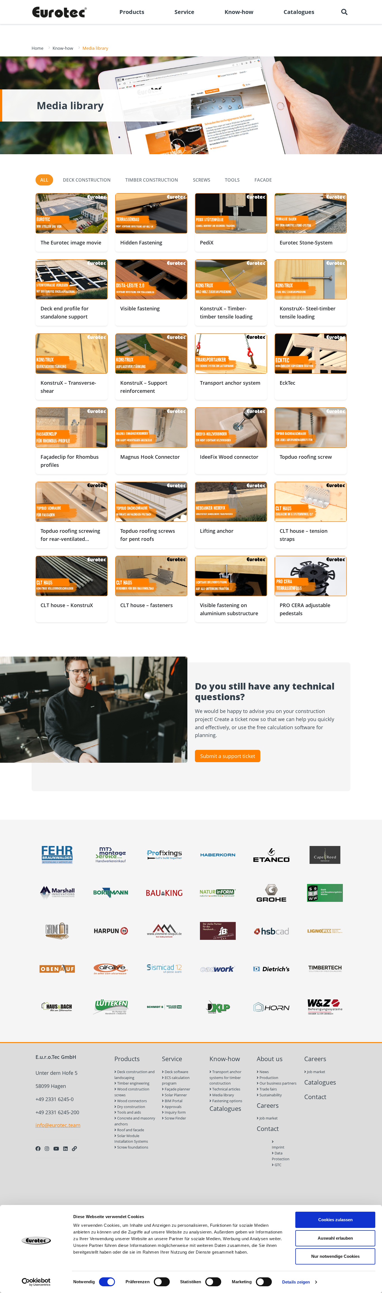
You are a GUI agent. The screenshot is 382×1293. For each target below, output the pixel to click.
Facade (263, 180)
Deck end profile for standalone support (65, 312)
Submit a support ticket (227, 756)
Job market (268, 1118)
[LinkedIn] (65, 1148)
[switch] (162, 1281)
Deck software (176, 1071)
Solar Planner (175, 1094)
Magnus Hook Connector (150, 456)
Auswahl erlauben (335, 1238)
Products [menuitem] (131, 12)
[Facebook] (38, 1148)
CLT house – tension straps (303, 534)
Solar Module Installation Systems (131, 1138)
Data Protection (278, 1156)
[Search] (344, 12)
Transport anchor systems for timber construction (225, 1077)
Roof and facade (130, 1129)
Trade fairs (268, 1089)
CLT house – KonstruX (67, 605)
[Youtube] (56, 1148)
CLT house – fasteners (146, 605)
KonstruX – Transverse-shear (68, 386)
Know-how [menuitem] (239, 12)
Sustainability (270, 1094)
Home (37, 48)
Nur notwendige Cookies (335, 1256)
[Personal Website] (74, 1148)
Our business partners (277, 1083)
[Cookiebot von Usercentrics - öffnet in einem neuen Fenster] (36, 1282)
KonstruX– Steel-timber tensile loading (308, 312)
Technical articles (225, 1089)
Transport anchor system (230, 382)
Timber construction (151, 180)
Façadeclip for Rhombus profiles (70, 460)
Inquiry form (175, 1112)
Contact (268, 1129)
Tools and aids (128, 1112)
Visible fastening (140, 308)
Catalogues (225, 1108)
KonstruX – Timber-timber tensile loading (226, 312)
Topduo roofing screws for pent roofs (147, 534)
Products (127, 1059)
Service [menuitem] (184, 12)
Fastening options (226, 1100)
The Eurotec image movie (71, 242)
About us (270, 1059)
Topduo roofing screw (306, 456)
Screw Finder (175, 1118)
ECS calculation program (176, 1080)
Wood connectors (131, 1100)
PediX (206, 242)
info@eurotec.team (58, 1125)
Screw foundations (132, 1147)
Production (268, 1077)
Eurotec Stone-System (306, 242)
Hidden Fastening (141, 242)
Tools (232, 180)
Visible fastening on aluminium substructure (229, 609)
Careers (268, 1105)
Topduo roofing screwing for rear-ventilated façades (70, 538)
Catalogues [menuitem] (299, 12)
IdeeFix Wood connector (229, 456)
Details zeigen (296, 1282)
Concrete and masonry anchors (134, 1121)
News (264, 1071)
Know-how (63, 48)
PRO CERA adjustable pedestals (305, 609)
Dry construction (130, 1106)
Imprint (278, 1147)
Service (172, 1059)
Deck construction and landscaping (134, 1074)
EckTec (287, 382)
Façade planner (177, 1089)
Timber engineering (132, 1083)
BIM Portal (173, 1100)
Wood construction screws (131, 1092)
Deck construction (87, 180)
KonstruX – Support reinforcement (143, 386)
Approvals (172, 1106)
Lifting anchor (217, 530)
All (44, 180)
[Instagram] (47, 1148)
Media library (222, 1094)
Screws (201, 180)
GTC (277, 1164)
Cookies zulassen (335, 1219)
